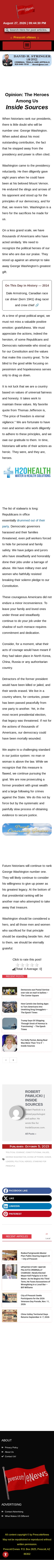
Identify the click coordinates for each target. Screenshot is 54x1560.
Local (48, 1238)
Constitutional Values (37, 1152)
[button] (27, 45)
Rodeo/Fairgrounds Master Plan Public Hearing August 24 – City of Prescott (35, 1256)
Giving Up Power (35, 1157)
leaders (10, 1161)
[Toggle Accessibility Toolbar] (5, 1554)
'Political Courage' (15, 1152)
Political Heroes (23, 1161)
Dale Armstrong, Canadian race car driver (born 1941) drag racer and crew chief (27, 299)
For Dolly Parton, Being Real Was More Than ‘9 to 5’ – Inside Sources (34, 1043)
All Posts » (30, 1134)
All (47, 1234)
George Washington (16, 1157)
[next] (13, 1060)
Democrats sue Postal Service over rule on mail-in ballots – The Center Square (35, 993)
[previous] (6, 1060)
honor (47, 1157)
